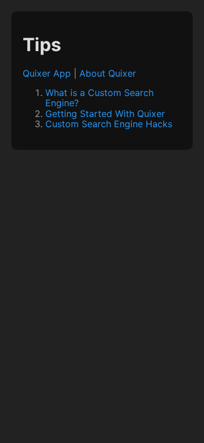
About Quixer (107, 73)
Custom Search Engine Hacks (108, 123)
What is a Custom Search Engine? (99, 97)
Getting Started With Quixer (105, 113)
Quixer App (47, 73)
